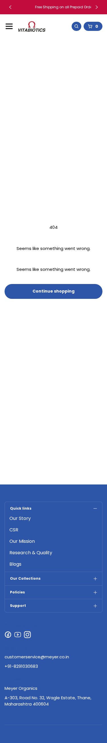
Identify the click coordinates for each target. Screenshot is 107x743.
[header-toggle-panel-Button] (9, 26)
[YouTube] (17, 634)
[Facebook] (8, 634)
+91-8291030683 (21, 666)
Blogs (15, 564)
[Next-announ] (96, 7)
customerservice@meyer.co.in (37, 657)
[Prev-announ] (10, 7)
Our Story (20, 518)
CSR (13, 530)
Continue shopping (53, 291)
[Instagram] (27, 634)
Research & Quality (30, 552)
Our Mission (22, 541)
